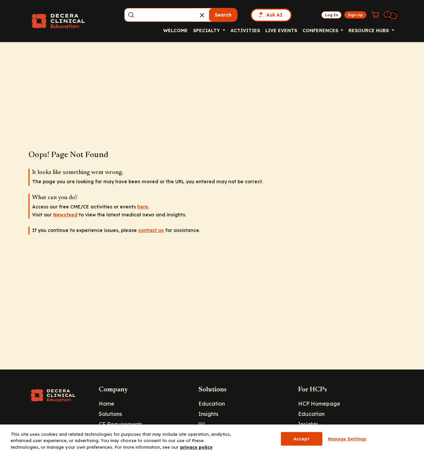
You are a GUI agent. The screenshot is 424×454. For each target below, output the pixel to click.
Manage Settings (347, 438)
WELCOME (175, 30)
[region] (212, 439)
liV (201, 424)
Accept (301, 438)
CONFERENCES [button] (321, 30)
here (142, 207)
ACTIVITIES (245, 30)
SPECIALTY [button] (207, 30)
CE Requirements (120, 424)
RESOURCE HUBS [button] (369, 30)
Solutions (110, 414)
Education (211, 403)
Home (106, 403)
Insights (208, 414)
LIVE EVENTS (281, 30)
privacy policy (196, 447)
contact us (151, 230)
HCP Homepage (319, 403)
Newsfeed (65, 215)
